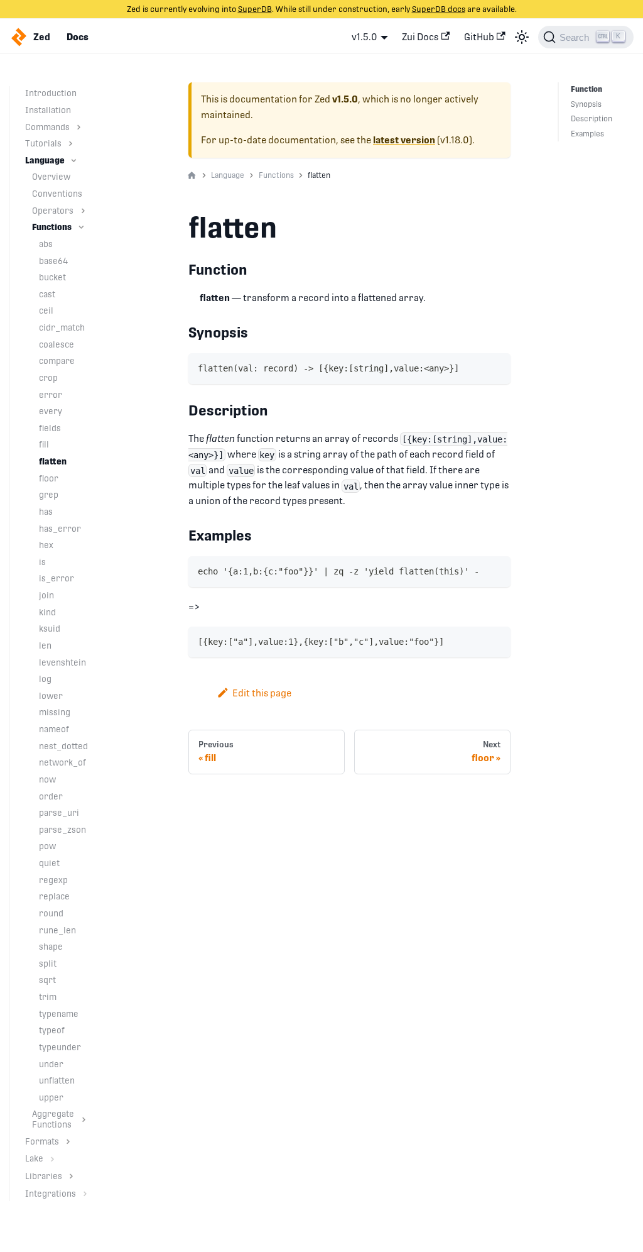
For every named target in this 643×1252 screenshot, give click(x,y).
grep (48, 495)
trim (48, 997)
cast (47, 294)
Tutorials (43, 143)
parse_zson (62, 830)
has (46, 512)
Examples (587, 133)
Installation (48, 110)
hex (46, 545)
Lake (34, 1158)
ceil (46, 310)
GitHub (479, 36)
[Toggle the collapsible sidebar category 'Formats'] (68, 1141)
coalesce (56, 344)
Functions (52, 227)
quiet (49, 863)
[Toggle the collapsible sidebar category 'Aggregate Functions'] (84, 1119)
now (47, 779)
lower (51, 696)
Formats (42, 1141)
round (51, 913)
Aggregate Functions (53, 1119)
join (46, 595)
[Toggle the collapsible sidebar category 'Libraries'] (71, 1176)
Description (591, 118)
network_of (62, 762)
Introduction (51, 93)
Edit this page (261, 693)
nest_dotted (63, 746)
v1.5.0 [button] (364, 36)
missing (54, 712)
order (51, 796)
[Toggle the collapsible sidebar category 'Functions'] (81, 227)
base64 (53, 261)
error (50, 395)
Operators (52, 211)
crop (48, 378)
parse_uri (59, 813)
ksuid (49, 628)
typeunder (60, 1047)
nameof (54, 729)
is (42, 562)
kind (47, 612)
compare (57, 361)
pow (47, 846)
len (45, 645)
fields (50, 428)
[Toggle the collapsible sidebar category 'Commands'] (79, 127)
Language (45, 160)
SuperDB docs (438, 9)
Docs (78, 37)
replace (54, 896)
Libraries (43, 1176)
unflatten (57, 1080)
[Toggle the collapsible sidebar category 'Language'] (74, 160)
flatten (53, 461)
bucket (52, 277)
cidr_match (62, 327)
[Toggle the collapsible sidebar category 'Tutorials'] (71, 143)
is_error (56, 578)
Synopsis (586, 104)
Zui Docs (420, 36)
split (48, 963)
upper (51, 1097)
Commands (47, 127)
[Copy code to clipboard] (496, 367)
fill (44, 444)
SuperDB (255, 9)
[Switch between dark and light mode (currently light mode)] (521, 37)
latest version (404, 140)
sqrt (47, 980)
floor (48, 478)
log (45, 679)
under (51, 1064)
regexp (53, 880)
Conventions (57, 194)
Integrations (50, 1194)
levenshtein (62, 662)
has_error (60, 529)
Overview (51, 177)
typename (58, 1014)
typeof (52, 1030)
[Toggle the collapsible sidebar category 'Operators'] (83, 211)
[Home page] (191, 176)
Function (586, 89)
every (50, 411)
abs (46, 244)
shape (51, 947)
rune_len (57, 930)
